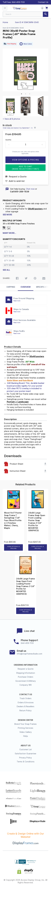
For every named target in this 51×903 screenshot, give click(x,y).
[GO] (45, 14)
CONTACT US (25, 694)
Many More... (9, 233)
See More (7, 215)
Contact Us (43, 2)
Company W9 (25, 685)
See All (6, 270)
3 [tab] (29, 93)
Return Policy (25, 710)
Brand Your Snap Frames (25, 724)
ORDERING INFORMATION (25, 665)
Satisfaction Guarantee (25, 753)
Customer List (25, 749)
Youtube (40, 891)
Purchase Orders (25, 677)
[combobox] (25, 14)
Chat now (30, 189)
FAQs (25, 736)
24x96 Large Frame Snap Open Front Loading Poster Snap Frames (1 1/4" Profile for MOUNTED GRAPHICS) (25, 586)
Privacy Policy (25, 758)
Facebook (10, 891)
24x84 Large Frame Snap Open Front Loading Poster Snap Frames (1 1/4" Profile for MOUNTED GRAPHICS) (36, 522)
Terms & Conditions (25, 762)
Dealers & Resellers (25, 706)
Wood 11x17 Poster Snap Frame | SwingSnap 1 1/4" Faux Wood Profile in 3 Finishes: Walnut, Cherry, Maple (13, 520)
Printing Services (25, 728)
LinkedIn (32, 891)
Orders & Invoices (26, 702)
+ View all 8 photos (11, 119)
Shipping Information (25, 673)
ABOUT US (25, 745)
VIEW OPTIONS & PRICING (13, 547)
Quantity (8, 140)
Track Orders (25, 698)
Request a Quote (25, 669)
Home (5, 22)
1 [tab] (21, 93)
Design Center (25, 720)
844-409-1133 (18, 2)
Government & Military (25, 681)
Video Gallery (25, 732)
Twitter (18, 891)
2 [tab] (25, 93)
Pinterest (25, 891)
